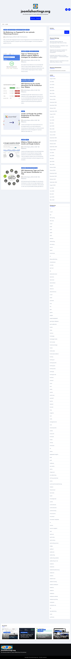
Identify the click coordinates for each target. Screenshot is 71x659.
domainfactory (53, 291)
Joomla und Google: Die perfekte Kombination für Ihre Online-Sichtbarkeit (31, 115)
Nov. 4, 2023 (34, 146)
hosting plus (52, 365)
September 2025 (53, 111)
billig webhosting (53, 259)
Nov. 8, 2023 (34, 120)
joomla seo (32, 79)
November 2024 (53, 140)
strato (51, 481)
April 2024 (52, 161)
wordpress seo (53, 605)
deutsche (52, 276)
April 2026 (52, 90)
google (5, 29)
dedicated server (53, 274)
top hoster (52, 492)
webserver (52, 572)
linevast (51, 407)
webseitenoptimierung (55, 569)
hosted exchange (53, 345)
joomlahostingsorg (9, 36)
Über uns (33, 18)
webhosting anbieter (54, 557)
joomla (27, 79)
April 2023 (52, 197)
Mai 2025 (52, 123)
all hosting (52, 244)
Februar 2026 (53, 96)
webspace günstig (54, 599)
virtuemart (52, 516)
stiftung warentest (54, 478)
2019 (51, 229)
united (51, 501)
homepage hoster (53, 339)
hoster (51, 347)
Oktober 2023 (53, 179)
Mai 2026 (52, 87)
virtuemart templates (54, 519)
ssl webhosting (53, 475)
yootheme (52, 617)
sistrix (51, 469)
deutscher (52, 279)
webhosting (52, 555)
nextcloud (52, 445)
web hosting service (54, 543)
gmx (51, 309)
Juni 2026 (52, 84)
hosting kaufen (53, 362)
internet (51, 380)
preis (51, 457)
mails (51, 418)
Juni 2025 (52, 120)
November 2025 (53, 105)
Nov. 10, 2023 (35, 90)
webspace (52, 593)
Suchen (52, 28)
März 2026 (52, 93)
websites (52, 590)
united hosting (53, 510)
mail (51, 416)
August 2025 (52, 114)
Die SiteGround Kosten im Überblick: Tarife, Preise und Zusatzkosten (27, 636)
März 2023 (52, 199)
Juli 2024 (52, 152)
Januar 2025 (52, 134)
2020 (51, 232)
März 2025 (52, 128)
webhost (52, 549)
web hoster (52, 537)
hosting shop (52, 368)
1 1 (50, 208)
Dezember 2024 (53, 137)
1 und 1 (51, 211)
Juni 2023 (52, 191)
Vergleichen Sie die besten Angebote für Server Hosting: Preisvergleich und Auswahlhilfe (58, 51)
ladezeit (27, 51)
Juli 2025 (52, 117)
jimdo (51, 389)
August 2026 (53, 78)
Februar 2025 (53, 131)
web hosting (52, 540)
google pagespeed (11, 29)
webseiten (52, 566)
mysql (51, 439)
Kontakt (38, 18)
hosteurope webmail (54, 353)
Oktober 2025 (53, 108)
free (51, 303)
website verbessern (34, 51)
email (51, 297)
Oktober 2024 (53, 143)
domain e (52, 288)
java (51, 386)
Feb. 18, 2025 (17, 36)
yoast (51, 614)
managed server (53, 421)
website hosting (53, 581)
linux (51, 410)
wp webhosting (53, 611)
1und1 (51, 223)
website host (52, 578)
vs (50, 522)
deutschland (52, 282)
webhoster (52, 552)
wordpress (52, 602)
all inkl (51, 247)
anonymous (52, 253)
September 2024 (53, 146)
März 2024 (52, 164)
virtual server (53, 513)
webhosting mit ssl (54, 560)
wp (50, 608)
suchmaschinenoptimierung (27, 81)
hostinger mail (53, 374)
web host (52, 534)
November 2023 (53, 176)
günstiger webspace (54, 321)
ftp (50, 306)
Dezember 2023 (53, 173)
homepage (52, 336)
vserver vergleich (53, 528)
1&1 (50, 214)
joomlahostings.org (35, 11)
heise (51, 330)
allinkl (51, 250)
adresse (51, 238)
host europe (52, 342)
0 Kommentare (24, 36)
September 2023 (53, 182)
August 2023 (52, 185)
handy (51, 327)
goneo (51, 312)
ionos (51, 383)
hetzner (51, 333)
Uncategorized (53, 498)
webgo (51, 546)
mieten (51, 430)
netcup (51, 442)
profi (51, 460)
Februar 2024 (53, 167)
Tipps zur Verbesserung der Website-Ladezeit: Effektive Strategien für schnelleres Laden (31, 55)
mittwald (52, 436)
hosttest (52, 377)
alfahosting (52, 241)
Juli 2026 (52, 81)
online (51, 451)
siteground (52, 472)
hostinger (52, 371)
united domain (53, 504)
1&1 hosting (52, 217)
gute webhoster (53, 324)
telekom (51, 486)
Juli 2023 (52, 188)
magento (52, 413)
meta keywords (53, 427)
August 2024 (53, 149)
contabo (51, 265)
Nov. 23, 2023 (35, 60)
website (27, 29)
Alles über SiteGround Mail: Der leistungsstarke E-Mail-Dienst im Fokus (9, 636)
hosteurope (52, 350)
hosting (51, 356)
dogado (51, 285)
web (51, 531)
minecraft (52, 433)
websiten (52, 587)
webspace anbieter (54, 596)
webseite (52, 563)
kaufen (51, 401)
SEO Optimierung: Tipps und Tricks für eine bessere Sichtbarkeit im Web (32, 172)
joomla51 (52, 398)
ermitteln (52, 300)
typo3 (51, 495)
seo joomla (52, 466)
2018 (51, 226)
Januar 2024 (52, 170)
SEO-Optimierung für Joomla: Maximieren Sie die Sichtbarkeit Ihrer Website (31, 85)
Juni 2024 (52, 155)
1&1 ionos (52, 220)
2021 (51, 235)
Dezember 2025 (53, 102)
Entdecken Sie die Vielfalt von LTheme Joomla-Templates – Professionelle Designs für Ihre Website (59, 56)
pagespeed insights (20, 29)
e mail (51, 294)
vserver (51, 525)
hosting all (52, 359)
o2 (50, 448)
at (50, 256)
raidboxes (52, 463)
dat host (52, 268)
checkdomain (53, 262)
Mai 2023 (52, 194)
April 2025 (52, 126)
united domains (53, 507)
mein (51, 424)
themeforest (52, 489)
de (50, 271)
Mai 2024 (52, 158)
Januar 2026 (52, 99)
